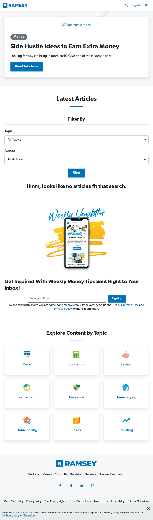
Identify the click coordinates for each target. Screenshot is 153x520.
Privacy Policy (63, 308)
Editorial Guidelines (138, 501)
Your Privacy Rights (55, 501)
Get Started (34, 474)
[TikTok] (71, 486)
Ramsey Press (107, 474)
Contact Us (61, 474)
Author (9, 151)
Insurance (76, 397)
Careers (47, 474)
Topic (8, 131)
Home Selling (27, 430)
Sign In (136, 5)
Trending (126, 430)
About (121, 474)
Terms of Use (131, 305)
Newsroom (91, 474)
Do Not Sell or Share (80, 501)
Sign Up (117, 298)
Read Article (24, 66)
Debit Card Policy (13, 501)
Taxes (76, 430)
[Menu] (146, 5)
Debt (27, 364)
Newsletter (76, 474)
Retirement (27, 397)
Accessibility (117, 501)
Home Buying (125, 397)
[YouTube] (82, 486)
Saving (126, 364)
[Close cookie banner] (149, 508)
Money (18, 37)
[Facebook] (60, 486)
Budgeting (76, 364)
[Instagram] (93, 486)
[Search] (126, 5)
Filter (76, 173)
